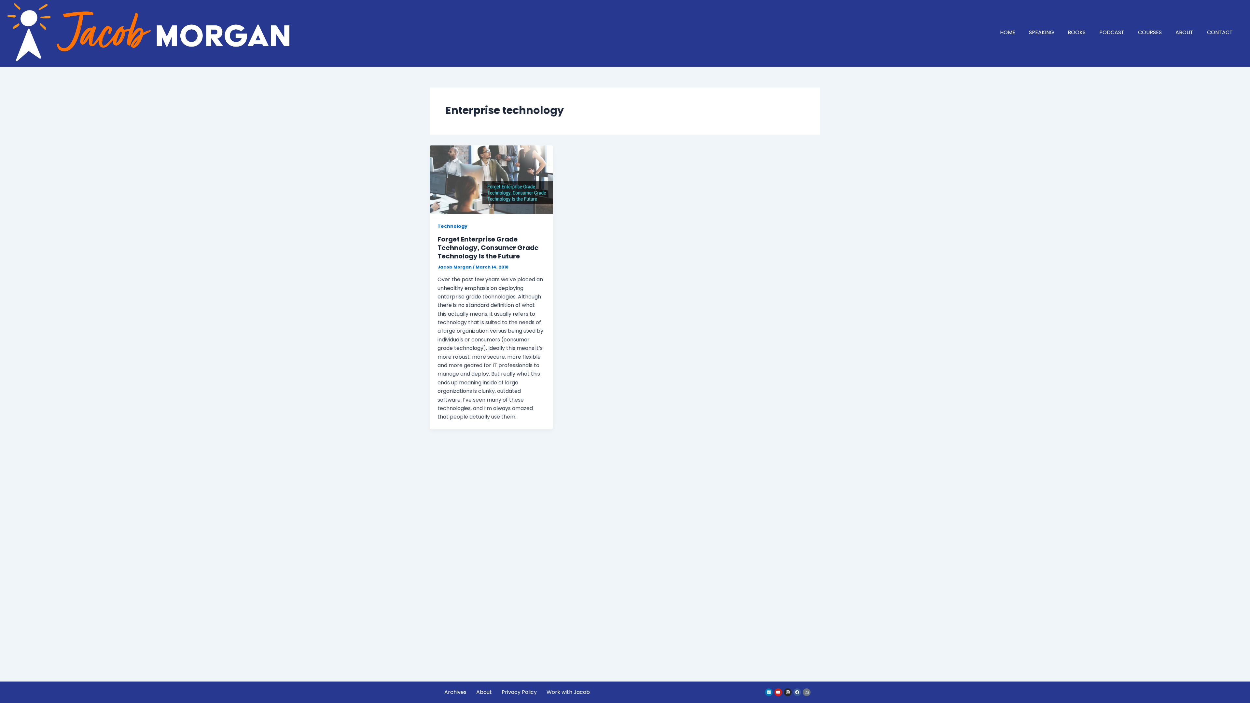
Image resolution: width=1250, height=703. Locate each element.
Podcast (1111, 32)
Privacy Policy (519, 692)
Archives (455, 692)
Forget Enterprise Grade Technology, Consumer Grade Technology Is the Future (488, 248)
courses (1150, 32)
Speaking (1041, 32)
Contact (1220, 32)
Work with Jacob (568, 692)
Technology (452, 226)
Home (1007, 32)
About (1184, 32)
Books (1077, 32)
